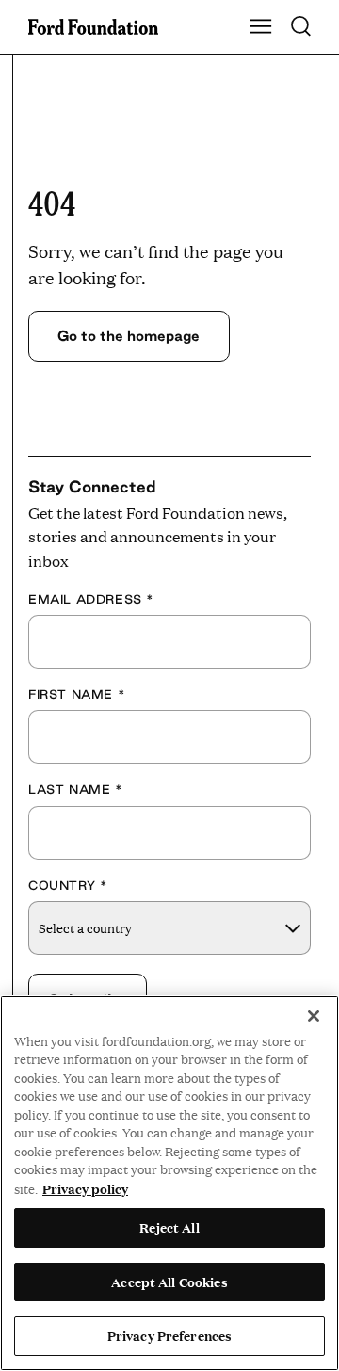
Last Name (75, 789)
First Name (76, 694)
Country (67, 885)
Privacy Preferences (169, 1335)
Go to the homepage (128, 336)
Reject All (169, 1227)
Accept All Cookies (169, 1281)
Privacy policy (85, 1188)
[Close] (313, 1016)
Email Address (91, 598)
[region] (169, 1183)
